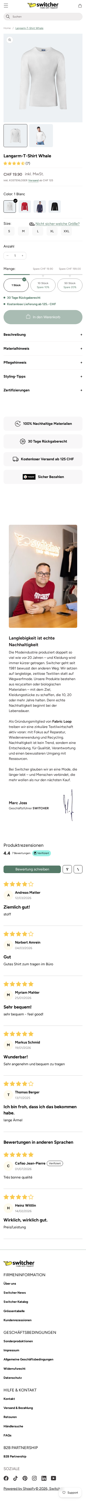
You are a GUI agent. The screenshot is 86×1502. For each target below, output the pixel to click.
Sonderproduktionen (18, 1341)
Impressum (11, 1350)
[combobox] (46, 16)
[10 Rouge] (25, 206)
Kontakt (9, 1399)
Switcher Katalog (16, 1302)
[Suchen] (8, 17)
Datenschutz (13, 1378)
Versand (33, 180)
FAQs (7, 1435)
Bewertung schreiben (32, 869)
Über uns (10, 1283)
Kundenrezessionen (18, 1320)
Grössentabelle (14, 1311)
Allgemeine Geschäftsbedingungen (28, 1359)
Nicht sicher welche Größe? (58, 224)
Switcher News (15, 1293)
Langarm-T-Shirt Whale (29, 28)
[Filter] (67, 869)
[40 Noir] (55, 206)
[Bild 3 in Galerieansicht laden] (41, 135)
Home (7, 28)
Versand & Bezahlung (18, 1408)
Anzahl (9, 246)
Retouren (10, 1417)
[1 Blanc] (10, 206)
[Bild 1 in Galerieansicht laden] (15, 135)
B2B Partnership (15, 1456)
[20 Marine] (40, 206)
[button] (6, 5)
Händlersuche (13, 1426)
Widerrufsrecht (15, 1369)
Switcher (56, 1488)
